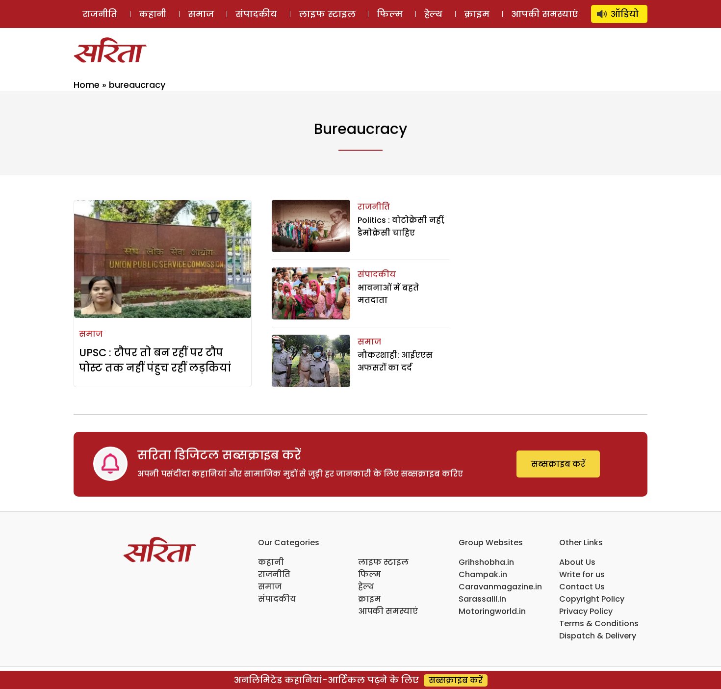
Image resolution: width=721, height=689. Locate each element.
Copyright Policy (591, 599)
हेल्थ (433, 14)
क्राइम (476, 14)
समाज (201, 14)
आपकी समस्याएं (544, 14)
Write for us (582, 574)
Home (87, 85)
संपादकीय (256, 14)
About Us (577, 562)
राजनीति (99, 14)
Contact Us (582, 586)
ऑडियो (625, 14)
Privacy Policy (586, 611)
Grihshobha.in (486, 562)
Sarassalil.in (482, 599)
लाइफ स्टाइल (327, 14)
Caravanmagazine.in (500, 586)
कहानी (152, 14)
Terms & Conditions (599, 623)
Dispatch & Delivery (597, 635)
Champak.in (483, 574)
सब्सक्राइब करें (558, 464)
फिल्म (390, 14)
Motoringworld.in (492, 611)
